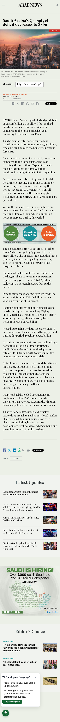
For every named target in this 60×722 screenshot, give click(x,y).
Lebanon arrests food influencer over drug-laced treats (20, 493)
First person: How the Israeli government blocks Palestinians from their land (21, 647)
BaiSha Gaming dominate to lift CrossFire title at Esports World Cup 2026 (20, 546)
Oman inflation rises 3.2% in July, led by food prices (21, 519)
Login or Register (12, 701)
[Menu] (3, 5)
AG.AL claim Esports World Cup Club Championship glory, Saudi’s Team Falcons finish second (21, 507)
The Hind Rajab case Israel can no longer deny (20, 663)
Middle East (8, 641)
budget (16, 458)
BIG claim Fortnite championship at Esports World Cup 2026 (21, 532)
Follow (52, 104)
